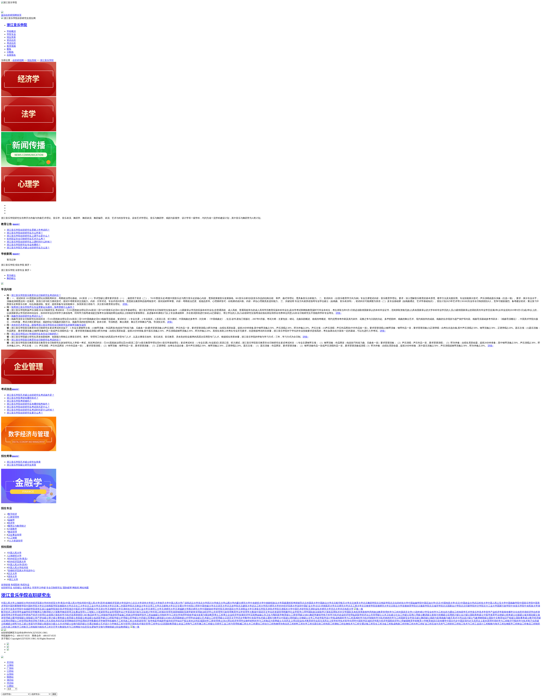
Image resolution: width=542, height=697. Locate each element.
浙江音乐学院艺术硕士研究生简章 (24, 462)
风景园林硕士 (179, 618)
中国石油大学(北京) (431, 603)
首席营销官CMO (79, 615)
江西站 (10, 686)
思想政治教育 (376, 612)
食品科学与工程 (95, 615)
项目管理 (166, 612)
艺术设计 (105, 624)
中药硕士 (143, 618)
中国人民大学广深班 (179, 603)
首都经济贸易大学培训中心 (21, 570)
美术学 (482, 612)
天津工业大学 (141, 609)
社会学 (293, 612)
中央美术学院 (14, 609)
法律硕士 (501, 615)
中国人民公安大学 (497, 603)
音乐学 (475, 612)
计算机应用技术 (332, 612)
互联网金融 (256, 615)
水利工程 (418, 624)
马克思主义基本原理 (481, 621)
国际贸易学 (185, 612)
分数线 (10, 52)
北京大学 (12, 573)
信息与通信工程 (451, 612)
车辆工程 (201, 624)
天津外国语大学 (230, 609)
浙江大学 (13, 579)
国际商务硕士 (477, 615)
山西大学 (229, 603)
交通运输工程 (366, 624)
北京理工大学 (152, 606)
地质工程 (330, 624)
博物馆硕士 (483, 618)
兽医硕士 (80, 618)
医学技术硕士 (260, 618)
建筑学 (319, 615)
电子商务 (39, 621)
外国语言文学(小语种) (409, 612)
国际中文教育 (495, 618)
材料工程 (298, 624)
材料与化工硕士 (20, 624)
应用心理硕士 (416, 615)
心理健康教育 (406, 621)
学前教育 (417, 621)
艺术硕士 (206, 618)
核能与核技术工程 (42, 627)
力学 (112, 624)
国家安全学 (406, 618)
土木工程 (250, 624)
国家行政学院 (504, 606)
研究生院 (315, 621)
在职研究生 (6, 587)
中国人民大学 (14, 553)
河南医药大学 (328, 606)
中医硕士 (285, 618)
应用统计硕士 (454, 615)
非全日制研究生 (54, 587)
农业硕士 (197, 618)
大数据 (253, 612)
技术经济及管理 (61, 621)
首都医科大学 (64, 606)
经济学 (11, 523)
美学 (488, 612)
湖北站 (10, 680)
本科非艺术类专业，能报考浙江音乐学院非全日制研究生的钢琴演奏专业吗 (48, 325)
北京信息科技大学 (399, 603)
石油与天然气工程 (441, 624)
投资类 (359, 612)
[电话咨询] (8, 644)
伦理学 (352, 621)
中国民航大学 (91, 609)
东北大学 (202, 603)
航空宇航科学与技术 (517, 621)
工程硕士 (210, 624)
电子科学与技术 (331, 615)
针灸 (251, 618)
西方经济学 (382, 621)
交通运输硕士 (93, 624)
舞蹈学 (313, 615)
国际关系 (351, 612)
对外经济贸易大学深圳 (290, 606)
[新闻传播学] (28, 165)
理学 (241, 621)
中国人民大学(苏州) (17, 564)
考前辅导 (297, 603)
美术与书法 (458, 618)
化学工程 (307, 624)
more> (16, 224)
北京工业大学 (91, 606)
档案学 (286, 612)
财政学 (106, 615)
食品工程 (531, 624)
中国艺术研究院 (300, 609)
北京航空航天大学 (340, 603)
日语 (437, 621)
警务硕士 (62, 618)
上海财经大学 (14, 555)
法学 (240, 612)
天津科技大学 (127, 609)
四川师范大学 (272, 606)
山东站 (10, 674)
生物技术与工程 (351, 624)
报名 (11, 55)
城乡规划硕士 (531, 615)
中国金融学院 (415, 603)
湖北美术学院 (62, 609)
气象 (475, 618)
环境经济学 (527, 612)
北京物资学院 (368, 606)
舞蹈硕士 (11, 278)
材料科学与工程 (258, 621)
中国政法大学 (324, 603)
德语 (433, 621)
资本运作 (193, 621)
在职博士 (27, 587)
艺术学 (468, 612)
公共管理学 (216, 612)
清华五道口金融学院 (45, 609)
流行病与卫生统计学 (142, 612)
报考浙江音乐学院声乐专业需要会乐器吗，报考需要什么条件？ (43, 307)
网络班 (76, 587)
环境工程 (156, 612)
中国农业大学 (467, 603)
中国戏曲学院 (512, 603)
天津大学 (102, 609)
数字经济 (12, 514)
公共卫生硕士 (388, 615)
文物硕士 (303, 618)
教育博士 (214, 615)
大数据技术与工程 (67, 627)
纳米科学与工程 (393, 618)
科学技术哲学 (342, 621)
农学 (319, 618)
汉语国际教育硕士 (170, 624)
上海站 (10, 665)
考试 (11, 43)
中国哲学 (360, 621)
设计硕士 (468, 618)
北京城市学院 (436, 606)
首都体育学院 (409, 606)
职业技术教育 (304, 621)
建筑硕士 (161, 618)
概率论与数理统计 (17, 526)
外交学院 (479, 606)
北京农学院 (232, 606)
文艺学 (54, 627)
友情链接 (5, 584)
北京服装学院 (422, 606)
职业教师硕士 (123, 627)
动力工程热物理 (272, 624)
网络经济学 (74, 621)
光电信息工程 (287, 624)
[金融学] (28, 502)
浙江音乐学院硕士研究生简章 (21, 465)
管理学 (246, 612)
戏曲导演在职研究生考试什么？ (27, 316)
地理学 (183, 615)
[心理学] (28, 200)
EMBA (169, 618)
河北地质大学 (346, 609)
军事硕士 (152, 618)
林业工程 (521, 624)
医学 (324, 618)
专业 (11, 34)
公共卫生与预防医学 (272, 615)
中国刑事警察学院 (17, 606)
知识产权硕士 (509, 618)
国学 (118, 612)
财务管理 (195, 612)
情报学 (138, 615)
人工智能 (12, 538)
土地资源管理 (139, 621)
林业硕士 (89, 618)
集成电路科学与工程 (343, 618)
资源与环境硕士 (36, 624)
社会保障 (48, 615)
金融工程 (123, 615)
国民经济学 (393, 621)
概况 (11, 31)
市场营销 (175, 612)
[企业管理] (28, 383)
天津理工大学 (154, 609)
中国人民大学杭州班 (18, 567)
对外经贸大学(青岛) (17, 558)
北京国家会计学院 (452, 606)
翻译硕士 (427, 615)
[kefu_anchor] (8, 647)
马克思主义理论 (289, 621)
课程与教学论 (274, 618)
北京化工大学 (78, 606)
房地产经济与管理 (35, 615)
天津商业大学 (245, 609)
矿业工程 (427, 624)
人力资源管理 (16, 541)
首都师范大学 (382, 606)
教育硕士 (286, 615)
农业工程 (183, 624)
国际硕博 (67, 587)
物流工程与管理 (122, 624)
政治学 (131, 615)
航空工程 (19, 627)
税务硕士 (510, 615)
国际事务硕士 (522, 618)
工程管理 (21, 621)
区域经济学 (370, 621)
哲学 (299, 612)
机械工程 (241, 624)
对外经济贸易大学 (17, 561)
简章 (11, 37)
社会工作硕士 (402, 615)
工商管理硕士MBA (300, 615)
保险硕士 (30, 618)
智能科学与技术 (377, 618)
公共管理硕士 (375, 615)
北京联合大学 (395, 606)
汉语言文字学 (231, 618)
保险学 (320, 612)
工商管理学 (13, 517)
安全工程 (377, 624)
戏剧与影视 (435, 618)
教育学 (234, 612)
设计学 (329, 618)
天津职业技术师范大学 (319, 609)
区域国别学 (203, 621)
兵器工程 (10, 627)
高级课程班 (287, 603)
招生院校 (31, 60)
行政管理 (226, 612)
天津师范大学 (168, 609)
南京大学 (220, 603)
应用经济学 (85, 621)
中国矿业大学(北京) (311, 606)
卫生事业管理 (14, 535)
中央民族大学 (531, 606)
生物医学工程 (510, 624)
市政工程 (127, 621)
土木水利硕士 (64, 624)
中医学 (487, 615)
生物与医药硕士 (79, 624)
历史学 (241, 618)
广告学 (149, 621)
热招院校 (15, 584)
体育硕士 (71, 618)
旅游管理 (114, 615)
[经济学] (28, 95)
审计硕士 (53, 618)
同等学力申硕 (39, 587)
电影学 (155, 621)
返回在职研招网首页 (11, 15)
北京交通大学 (179, 606)
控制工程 (409, 624)
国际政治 (312, 612)
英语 (130, 612)
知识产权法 (183, 621)
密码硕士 (294, 618)
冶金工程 (386, 624)
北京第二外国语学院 (122, 606)
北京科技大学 (105, 606)
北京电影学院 (383, 603)
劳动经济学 (20, 615)
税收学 (190, 615)
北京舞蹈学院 (370, 603)
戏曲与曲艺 (447, 618)
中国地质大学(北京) (451, 603)
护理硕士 (125, 618)
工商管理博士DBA (218, 621)
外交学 (343, 612)
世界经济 (30, 621)
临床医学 (357, 615)
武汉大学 (193, 603)
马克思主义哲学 (328, 621)
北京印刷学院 (468, 606)
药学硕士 (134, 618)
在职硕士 (17, 587)
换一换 (359, 609)
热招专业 (24, 584)
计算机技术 (135, 624)
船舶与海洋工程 (496, 624)
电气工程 (192, 624)
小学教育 (426, 621)
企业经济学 (233, 615)
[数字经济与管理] (28, 450)
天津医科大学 (285, 609)
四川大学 (211, 603)
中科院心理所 (193, 606)
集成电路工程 (398, 624)
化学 (178, 615)
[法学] (28, 130)
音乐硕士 (11, 275)
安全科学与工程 (435, 612)
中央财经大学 (257, 603)
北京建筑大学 (245, 606)
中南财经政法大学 (273, 603)
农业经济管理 (346, 615)
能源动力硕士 (51, 624)
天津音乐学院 (258, 609)
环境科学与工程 (499, 621)
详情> (125, 304)
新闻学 (365, 612)
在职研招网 (18, 60)
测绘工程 (339, 624)
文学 (310, 618)
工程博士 (223, 615)
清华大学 (12, 576)
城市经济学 (171, 621)
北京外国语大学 (310, 603)
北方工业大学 (490, 606)
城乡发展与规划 (202, 615)
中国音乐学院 (526, 603)
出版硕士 (519, 615)
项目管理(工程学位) (151, 624)
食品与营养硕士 (274, 621)
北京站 (10, 662)
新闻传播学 (507, 612)
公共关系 (48, 621)
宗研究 (218, 624)
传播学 (443, 621)
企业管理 (111, 612)
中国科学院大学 (34, 606)
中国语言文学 (263, 612)
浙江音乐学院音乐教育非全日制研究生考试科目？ (36, 295)
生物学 (246, 621)
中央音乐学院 (517, 606)
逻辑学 (94, 627)
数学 (247, 618)
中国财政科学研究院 (212, 609)
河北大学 (335, 609)
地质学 (462, 612)
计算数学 (12, 529)
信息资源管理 (276, 612)
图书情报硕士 (19, 618)
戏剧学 (162, 621)
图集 (9, 49)
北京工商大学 (355, 606)
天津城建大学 (182, 609)
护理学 (189, 618)
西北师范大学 (195, 609)
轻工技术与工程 (467, 624)
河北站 (10, 683)
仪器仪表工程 (318, 624)
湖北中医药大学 (77, 609)
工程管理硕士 (218, 618)
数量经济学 (97, 621)
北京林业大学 (139, 606)
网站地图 (84, 587)
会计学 (124, 612)
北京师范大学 (341, 606)
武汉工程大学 (258, 606)
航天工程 (28, 627)
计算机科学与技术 (62, 615)
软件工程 (146, 615)
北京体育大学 (356, 603)
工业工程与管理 (229, 624)
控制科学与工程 (168, 615)
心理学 (304, 612)
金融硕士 (155, 615)
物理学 (106, 621)
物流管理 (12, 532)
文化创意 (517, 612)
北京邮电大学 (166, 606)
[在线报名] (8, 649)
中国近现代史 (464, 621)
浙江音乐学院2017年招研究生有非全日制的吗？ (35, 334)
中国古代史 (452, 621)
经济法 (365, 615)
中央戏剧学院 (28, 609)
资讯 (11, 40)
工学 (315, 618)
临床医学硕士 (100, 618)
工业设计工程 (481, 624)
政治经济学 (205, 612)
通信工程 (260, 624)
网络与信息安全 (83, 627)
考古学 (11, 615)
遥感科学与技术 (361, 618)
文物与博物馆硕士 (107, 627)
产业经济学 (496, 612)
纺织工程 (454, 624)
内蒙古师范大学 (242, 603)
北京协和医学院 (50, 606)
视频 (11, 46)
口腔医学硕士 (114, 618)
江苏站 (10, 671)
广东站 (10, 668)
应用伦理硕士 (10, 621)
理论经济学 (233, 621)
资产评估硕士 (42, 618)
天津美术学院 (272, 609)
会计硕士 (465, 615)
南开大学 (164, 603)
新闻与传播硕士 (439, 615)
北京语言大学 (220, 606)
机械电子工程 (116, 621)
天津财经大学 (114, 609)
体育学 (493, 615)
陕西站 (10, 677)
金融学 (11, 520)
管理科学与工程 (391, 612)
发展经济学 (244, 615)
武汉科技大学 (481, 603)
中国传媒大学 (206, 606)
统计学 (423, 612)
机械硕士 (7, 624)
